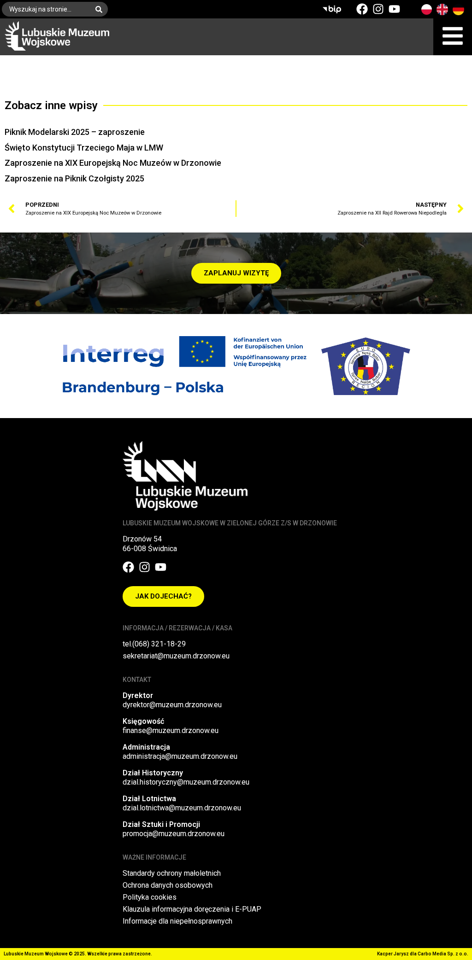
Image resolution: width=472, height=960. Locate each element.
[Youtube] (394, 9)
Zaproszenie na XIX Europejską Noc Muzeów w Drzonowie (113, 163)
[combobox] (46, 9)
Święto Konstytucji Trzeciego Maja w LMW (84, 147)
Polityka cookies (150, 897)
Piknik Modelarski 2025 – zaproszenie (75, 132)
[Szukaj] (101, 9)
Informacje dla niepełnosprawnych (177, 921)
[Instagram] (378, 9)
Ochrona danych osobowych (167, 885)
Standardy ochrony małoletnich (172, 873)
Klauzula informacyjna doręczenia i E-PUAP (192, 909)
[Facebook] (362, 9)
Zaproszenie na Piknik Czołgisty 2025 (74, 178)
